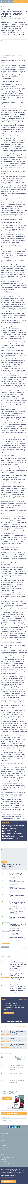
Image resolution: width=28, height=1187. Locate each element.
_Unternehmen (4, 947)
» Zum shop (5, 1117)
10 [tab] (18, 1021)
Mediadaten (4, 1136)
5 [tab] (12, 1021)
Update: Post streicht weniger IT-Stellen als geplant (16, 1067)
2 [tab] (8, 1021)
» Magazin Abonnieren (9, 1113)
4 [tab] (11, 1021)
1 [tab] (7, 1021)
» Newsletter (6, 1120)
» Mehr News (23, 956)
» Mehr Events (22, 999)
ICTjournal (4, 1159)
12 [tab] (21, 1021)
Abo (2, 1142)
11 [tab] (20, 1021)
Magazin (3, 1138)
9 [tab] (17, 1021)
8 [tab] (16, 1021)
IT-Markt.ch (4, 1161)
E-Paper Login (5, 1147)
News (2, 6)
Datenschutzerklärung (7, 1177)
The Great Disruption (16, 1073)
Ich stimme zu (8, 1181)
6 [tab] (13, 1021)
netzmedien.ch (5, 1163)
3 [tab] (9, 1021)
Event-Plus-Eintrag (6, 1152)
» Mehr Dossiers (22, 1026)
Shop (2, 1140)
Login (2, 1154)
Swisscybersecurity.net (7, 1166)
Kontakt (3, 1149)
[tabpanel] (14, 1008)
